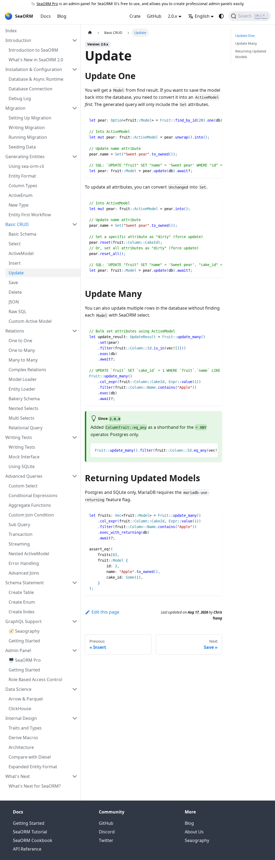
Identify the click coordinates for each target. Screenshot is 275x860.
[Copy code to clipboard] (215, 120)
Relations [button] (14, 331)
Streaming (19, 544)
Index (11, 31)
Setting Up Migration (30, 118)
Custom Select (23, 486)
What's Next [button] (17, 776)
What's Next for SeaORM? (35, 786)
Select (15, 244)
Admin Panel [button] (18, 650)
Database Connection (30, 89)
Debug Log (20, 98)
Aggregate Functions (30, 505)
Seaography (197, 840)
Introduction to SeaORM (33, 50)
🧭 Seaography (24, 631)
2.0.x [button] (172, 16)
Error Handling (24, 563)
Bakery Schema (24, 399)
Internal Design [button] (21, 718)
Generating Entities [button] (25, 157)
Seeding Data (22, 147)
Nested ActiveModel (29, 554)
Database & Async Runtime (36, 79)
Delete (15, 292)
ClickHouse (20, 709)
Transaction (20, 534)
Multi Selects (21, 418)
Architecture (21, 747)
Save (13, 282)
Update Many (246, 43)
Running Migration (28, 137)
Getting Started (24, 641)
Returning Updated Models (250, 54)
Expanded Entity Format (33, 767)
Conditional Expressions (33, 495)
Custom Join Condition (31, 515)
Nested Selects (23, 408)
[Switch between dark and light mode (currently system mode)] (221, 16)
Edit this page (105, 612)
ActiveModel (21, 253)
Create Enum (22, 602)
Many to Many (23, 360)
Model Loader (23, 379)
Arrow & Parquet (26, 699)
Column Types (23, 186)
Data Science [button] (18, 689)
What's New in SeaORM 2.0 (36, 60)
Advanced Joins (24, 573)
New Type (18, 205)
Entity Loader (22, 389)
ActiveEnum (20, 195)
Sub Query (19, 525)
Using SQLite (22, 466)
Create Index (21, 612)
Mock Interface (24, 457)
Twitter (106, 840)
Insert (15, 263)
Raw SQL (17, 311)
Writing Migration (27, 127)
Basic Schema (22, 234)
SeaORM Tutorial (30, 832)
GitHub (154, 16)
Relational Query (25, 428)
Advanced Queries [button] (23, 476)
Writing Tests (22, 447)
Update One (245, 35)
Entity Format (22, 176)
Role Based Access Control (35, 679)
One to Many (22, 350)
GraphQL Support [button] (23, 621)
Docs (46, 16)
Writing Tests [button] (18, 437)
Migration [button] (15, 108)
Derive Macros (23, 738)
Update (16, 273)
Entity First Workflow (30, 215)
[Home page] (90, 33)
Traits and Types (25, 728)
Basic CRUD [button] (17, 224)
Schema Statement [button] (24, 583)
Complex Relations (27, 370)
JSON (14, 302)
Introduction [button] (18, 40)
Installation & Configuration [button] (33, 69)
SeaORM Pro (47, 3)
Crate (134, 16)
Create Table (21, 592)
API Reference (27, 849)
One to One (20, 341)
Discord (107, 832)
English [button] (202, 16)
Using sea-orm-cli (26, 166)
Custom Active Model (30, 321)
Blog (61, 16)
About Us (194, 832)
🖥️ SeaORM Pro (25, 660)
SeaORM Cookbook (32, 840)
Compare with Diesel (30, 757)
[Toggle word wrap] (205, 120)
